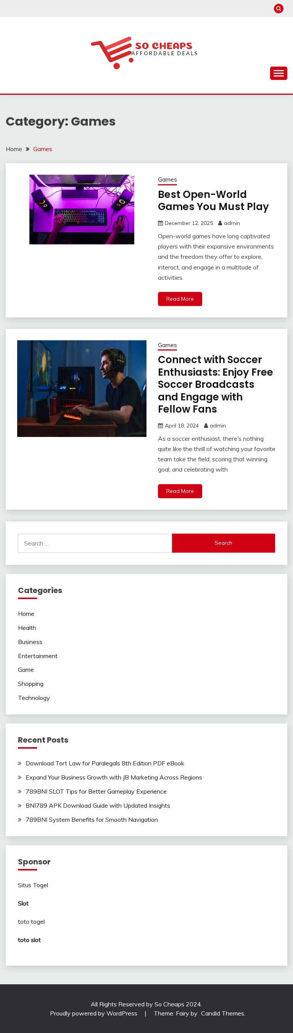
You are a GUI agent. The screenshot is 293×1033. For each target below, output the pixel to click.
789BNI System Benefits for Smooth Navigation (92, 819)
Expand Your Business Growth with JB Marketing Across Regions (114, 777)
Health (27, 627)
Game (26, 669)
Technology (34, 697)
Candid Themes (222, 1013)
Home (26, 613)
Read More (180, 298)
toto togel (31, 921)
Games (167, 179)
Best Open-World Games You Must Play (213, 201)
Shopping (30, 683)
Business (30, 642)
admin (232, 223)
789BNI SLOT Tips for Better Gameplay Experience (96, 791)
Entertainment (38, 656)
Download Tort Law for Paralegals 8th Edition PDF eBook (105, 763)
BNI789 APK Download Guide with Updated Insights (98, 805)
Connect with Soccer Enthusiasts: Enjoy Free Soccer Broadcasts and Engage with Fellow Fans (215, 384)
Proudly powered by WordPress (94, 1013)
